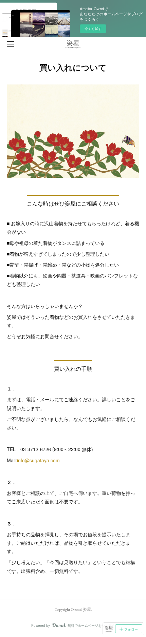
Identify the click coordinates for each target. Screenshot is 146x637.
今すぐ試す (93, 28)
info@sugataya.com (38, 460)
